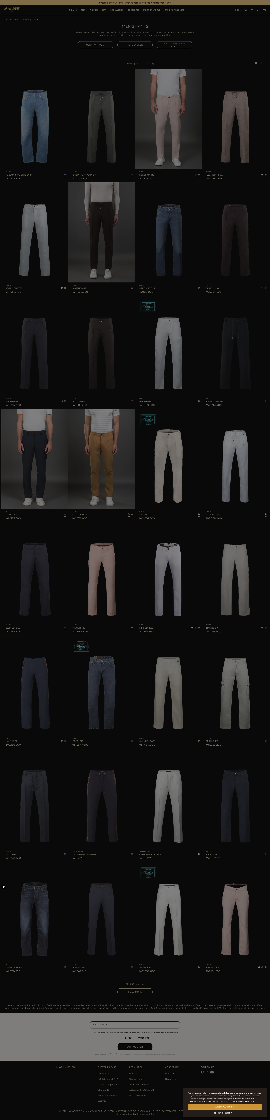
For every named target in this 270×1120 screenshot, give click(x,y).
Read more (249, 1101)
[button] (225, 1112)
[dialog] (135, 560)
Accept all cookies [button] (224, 1107)
